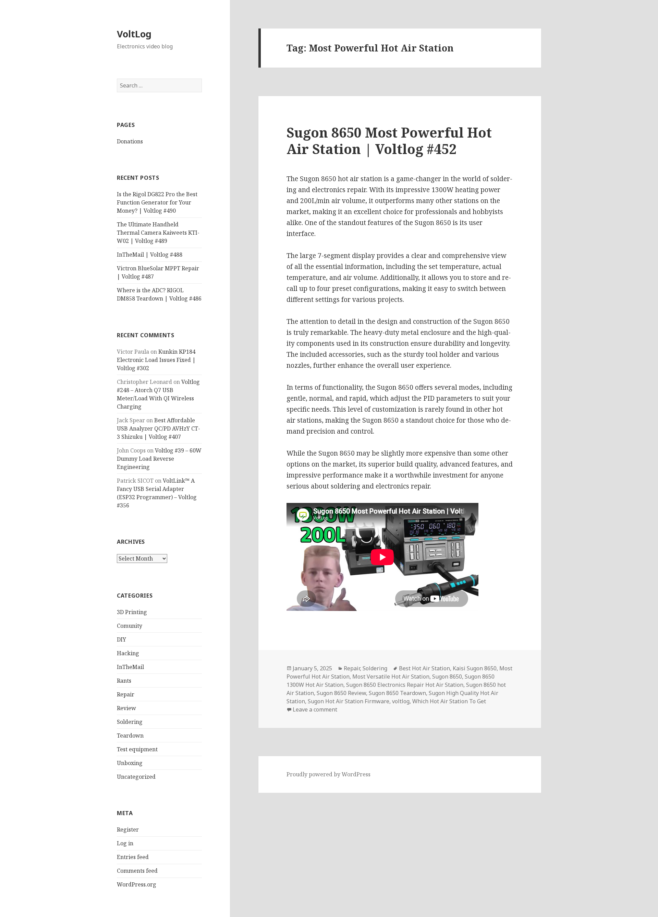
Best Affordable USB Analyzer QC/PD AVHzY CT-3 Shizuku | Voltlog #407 (158, 428)
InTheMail (130, 667)
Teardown (130, 735)
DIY (121, 639)
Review (126, 708)
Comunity (129, 626)
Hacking (128, 653)
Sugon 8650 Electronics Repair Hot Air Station (404, 685)
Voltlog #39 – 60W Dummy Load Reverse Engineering (159, 459)
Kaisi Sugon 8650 (475, 668)
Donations (130, 141)
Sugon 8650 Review (341, 693)
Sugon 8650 (447, 676)
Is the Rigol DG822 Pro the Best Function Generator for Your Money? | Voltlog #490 (157, 202)
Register (128, 829)
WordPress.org (136, 884)
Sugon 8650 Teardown (397, 693)
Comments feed (137, 870)
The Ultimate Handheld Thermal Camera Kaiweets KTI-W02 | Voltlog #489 (158, 233)
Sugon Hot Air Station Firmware (348, 701)
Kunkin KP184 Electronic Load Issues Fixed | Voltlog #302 (156, 360)
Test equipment (137, 749)
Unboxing (130, 763)
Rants (124, 680)
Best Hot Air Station (424, 668)
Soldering (130, 722)
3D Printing (132, 612)
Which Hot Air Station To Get (449, 701)
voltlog (401, 701)
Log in (125, 843)
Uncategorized (136, 776)
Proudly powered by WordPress (328, 774)
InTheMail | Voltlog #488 (149, 254)
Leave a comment (315, 709)
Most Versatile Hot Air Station (390, 676)
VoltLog (134, 33)
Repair (125, 694)
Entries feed (133, 857)
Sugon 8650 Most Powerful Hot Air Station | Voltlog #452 (389, 140)
